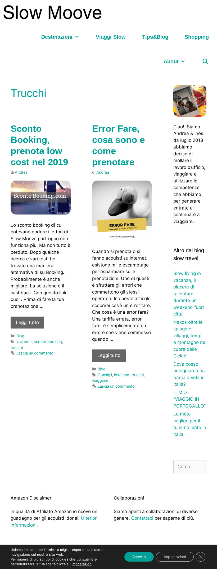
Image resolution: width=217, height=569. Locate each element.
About (171, 61)
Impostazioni (175, 556)
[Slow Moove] (54, 12)
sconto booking (48, 341)
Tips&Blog (155, 37)
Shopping (197, 37)
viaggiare (100, 380)
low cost (24, 341)
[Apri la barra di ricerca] (205, 61)
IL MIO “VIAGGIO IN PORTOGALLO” (189, 399)
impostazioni (82, 564)
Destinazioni (57, 37)
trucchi (17, 347)
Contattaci (142, 518)
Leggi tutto (27, 322)
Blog (20, 336)
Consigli (105, 375)
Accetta (139, 556)
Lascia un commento (34, 353)
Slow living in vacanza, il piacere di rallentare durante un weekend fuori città (188, 294)
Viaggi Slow (111, 37)
